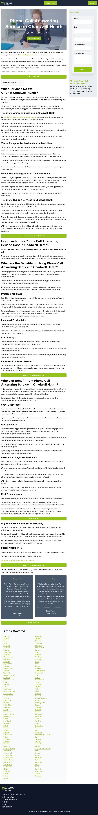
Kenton (37, 719)
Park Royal (38, 707)
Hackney (6, 698)
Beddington (38, 696)
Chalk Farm (7, 767)
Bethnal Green (8, 705)
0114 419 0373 (50, 3)
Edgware (38, 693)
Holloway (6, 739)
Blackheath (7, 721)
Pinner (37, 751)
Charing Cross (8, 760)
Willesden (38, 668)
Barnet (37, 661)
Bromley (6, 682)
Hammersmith (39, 680)
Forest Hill (6, 762)
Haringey (6, 730)
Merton (37, 689)
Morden (37, 712)
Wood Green (7, 735)
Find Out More (34, 518)
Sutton (37, 728)
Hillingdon (38, 771)
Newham (6, 661)
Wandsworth (39, 673)
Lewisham (6, 728)
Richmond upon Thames (43, 735)
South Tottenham (9, 714)
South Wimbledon (41, 698)
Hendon (37, 666)
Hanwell (37, 737)
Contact (92, 3)
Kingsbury (38, 684)
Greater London (8, 680)
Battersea (38, 654)
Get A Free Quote (33, 622)
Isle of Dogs (7, 700)
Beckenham (39, 636)
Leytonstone (7, 664)
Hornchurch (7, 648)
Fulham (37, 675)
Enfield (5, 737)
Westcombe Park (9, 691)
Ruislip (37, 764)
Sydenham (7, 771)
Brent (36, 664)
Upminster (6, 654)
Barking (6, 650)
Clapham (38, 641)
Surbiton (37, 755)
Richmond (38, 732)
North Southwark (9, 748)
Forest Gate (7, 659)
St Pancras (7, 751)
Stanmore (38, 716)
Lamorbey (6, 723)
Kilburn (37, 652)
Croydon (37, 687)
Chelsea (37, 650)
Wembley (38, 709)
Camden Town (8, 755)
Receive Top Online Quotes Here (34, 375)
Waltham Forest (8, 675)
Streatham (38, 657)
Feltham (37, 773)
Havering (31, 560)
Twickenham (39, 744)
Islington (6, 732)
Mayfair (5, 769)
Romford (12, 560)
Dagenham (19, 560)
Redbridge (7, 652)
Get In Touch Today (33, 76)
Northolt (37, 746)
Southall (37, 753)
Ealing (37, 723)
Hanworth (38, 769)
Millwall (6, 703)
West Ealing (39, 725)
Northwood (38, 762)
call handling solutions (26, 55)
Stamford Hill (7, 712)
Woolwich (6, 673)
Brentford (38, 721)
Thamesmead (8, 657)
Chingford (6, 677)
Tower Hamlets (8, 696)
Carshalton (38, 714)
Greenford (38, 741)
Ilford (25, 560)
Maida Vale (38, 645)
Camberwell (7, 753)
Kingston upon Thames (42, 748)
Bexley (5, 709)
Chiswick (38, 705)
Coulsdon (38, 739)
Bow (5, 687)
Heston (37, 760)
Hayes (37, 767)
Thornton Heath (40, 670)
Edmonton (6, 707)
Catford (5, 744)
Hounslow (38, 757)
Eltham (5, 719)
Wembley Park (40, 703)
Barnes (37, 700)
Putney (37, 682)
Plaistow (6, 666)
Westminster (7, 764)
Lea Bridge (7, 689)
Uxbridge (38, 776)
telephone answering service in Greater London (20, 117)
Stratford (6, 670)
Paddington (38, 643)
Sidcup (5, 725)
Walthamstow (8, 668)
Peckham (6, 741)
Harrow (37, 730)
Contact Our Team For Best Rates (34, 235)
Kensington (38, 659)
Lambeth (6, 778)
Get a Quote (32, 38)
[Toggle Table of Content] (20, 82)
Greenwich (7, 716)
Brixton (5, 773)
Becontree (4, 560)
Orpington (38, 638)
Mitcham (37, 691)
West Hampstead (40, 648)
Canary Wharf (8, 693)
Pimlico (6, 776)
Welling (6, 684)
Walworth (6, 746)
